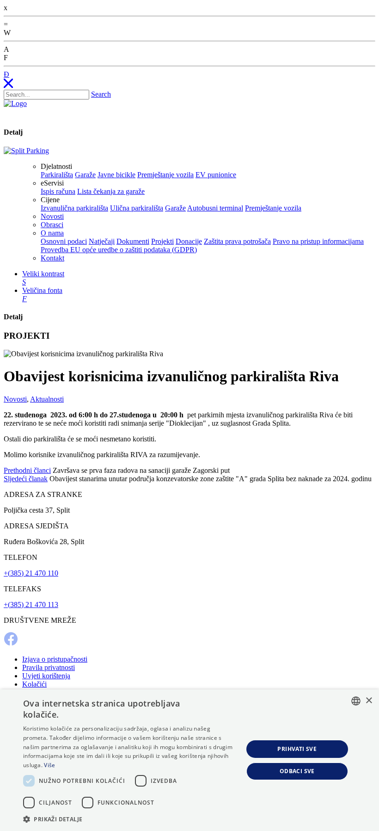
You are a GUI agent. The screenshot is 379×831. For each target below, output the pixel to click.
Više (49, 765)
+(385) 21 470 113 (31, 604)
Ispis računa (58, 191)
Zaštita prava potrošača (237, 241)
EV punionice (216, 175)
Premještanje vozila (165, 175)
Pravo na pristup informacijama (318, 241)
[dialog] (189, 760)
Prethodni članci (27, 470)
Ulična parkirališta (136, 208)
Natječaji (102, 241)
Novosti (52, 216)
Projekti (162, 241)
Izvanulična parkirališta (74, 208)
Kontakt (52, 258)
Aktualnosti (47, 399)
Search (101, 94)
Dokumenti (132, 241)
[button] (130, 818)
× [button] (368, 700)
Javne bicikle (116, 175)
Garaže (85, 175)
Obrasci (52, 225)
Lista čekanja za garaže (111, 191)
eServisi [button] (52, 183)
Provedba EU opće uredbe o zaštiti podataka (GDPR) (119, 250)
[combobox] (356, 701)
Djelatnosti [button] (56, 166)
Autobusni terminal (215, 208)
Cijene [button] (50, 200)
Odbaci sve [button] (297, 771)
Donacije (189, 241)
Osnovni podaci (64, 241)
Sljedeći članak (26, 479)
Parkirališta (57, 175)
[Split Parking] (26, 151)
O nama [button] (52, 233)
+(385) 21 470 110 (31, 573)
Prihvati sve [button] (297, 749)
